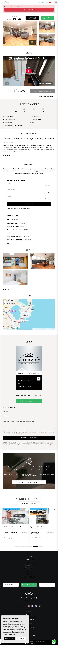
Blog (29, 574)
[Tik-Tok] (39, 606)
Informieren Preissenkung (42, 91)
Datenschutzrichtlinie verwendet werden (18, 432)
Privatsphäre (31, 641)
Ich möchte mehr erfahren (29, 482)
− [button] (4, 303)
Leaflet (33, 329)
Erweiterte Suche (29, 9)
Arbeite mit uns (11, 584)
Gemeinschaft (30, 584)
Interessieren (11, 190)
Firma (29, 562)
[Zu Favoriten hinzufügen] (53, 23)
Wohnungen (28, 559)
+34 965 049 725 (42, 2)
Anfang (29, 556)
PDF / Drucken (23, 91)
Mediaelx (33, 643)
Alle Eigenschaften (29, 503)
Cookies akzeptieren (9, 638)
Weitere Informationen (9, 634)
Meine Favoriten (29, 577)
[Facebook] (32, 606)
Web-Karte (42, 641)
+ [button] (4, 301)
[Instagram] (28, 606)
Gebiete (28, 571)
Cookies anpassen (21, 638)
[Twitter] (36, 606)
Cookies (37, 641)
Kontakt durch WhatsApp (30, 401)
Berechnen (29, 204)
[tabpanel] (15, 525)
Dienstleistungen (28, 568)
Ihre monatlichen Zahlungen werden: (19, 208)
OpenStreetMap (43, 329)
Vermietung (29, 565)
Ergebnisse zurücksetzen (46, 96)
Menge (9, 183)
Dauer (9, 196)
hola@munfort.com (24, 386)
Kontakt (48, 18)
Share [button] (9, 91)
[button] (29, 288)
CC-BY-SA (53, 329)
